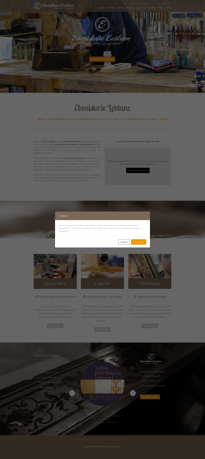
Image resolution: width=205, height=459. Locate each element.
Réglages (124, 242)
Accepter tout (138, 242)
